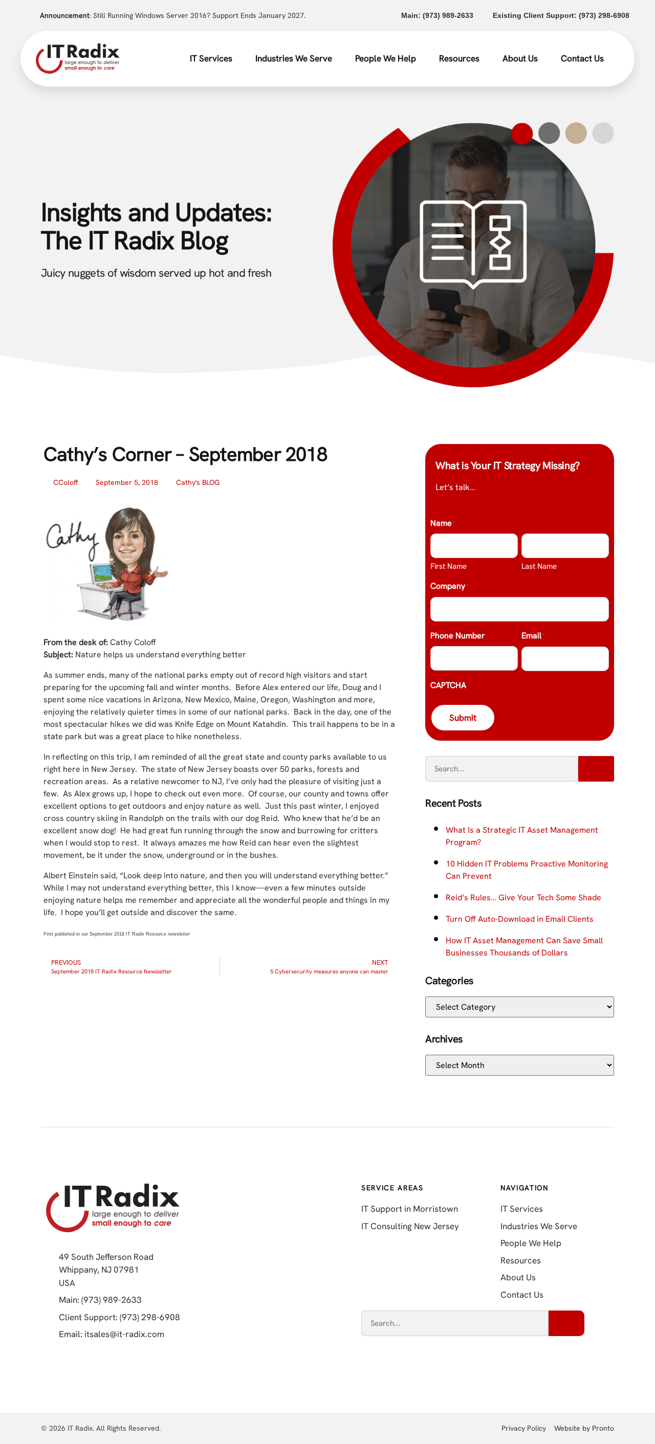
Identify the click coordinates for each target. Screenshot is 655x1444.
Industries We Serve (293, 58)
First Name (448, 566)
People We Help (385, 58)
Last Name (539, 566)
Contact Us (582, 58)
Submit (462, 717)
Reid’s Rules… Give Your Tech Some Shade (523, 897)
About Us (520, 58)
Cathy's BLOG (198, 482)
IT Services (211, 58)
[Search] (596, 769)
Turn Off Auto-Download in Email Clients (520, 919)
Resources (459, 58)
